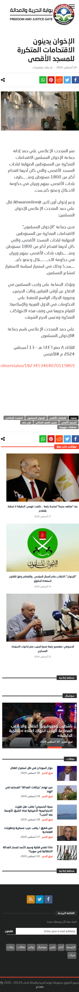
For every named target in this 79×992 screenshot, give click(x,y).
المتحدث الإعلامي (14, 417)
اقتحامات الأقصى (57, 417)
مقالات (21, 947)
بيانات (10, 947)
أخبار (61, 947)
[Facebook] (48, 899)
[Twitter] (40, 899)
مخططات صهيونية (68, 427)
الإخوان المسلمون (36, 417)
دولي (31, 947)
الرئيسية (70, 947)
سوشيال (42, 947)
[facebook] (75, 79)
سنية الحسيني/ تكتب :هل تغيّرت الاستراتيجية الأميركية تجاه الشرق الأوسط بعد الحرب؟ (28, 810)
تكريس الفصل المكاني (46, 422)
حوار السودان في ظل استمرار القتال (31, 768)
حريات (71, 955)
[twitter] (67, 79)
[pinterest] (51, 79)
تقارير (53, 947)
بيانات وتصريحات (40, 67)
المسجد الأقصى (69, 422)
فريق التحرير (66, 741)
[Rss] (31, 899)
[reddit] (59, 79)
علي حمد (26, 422)
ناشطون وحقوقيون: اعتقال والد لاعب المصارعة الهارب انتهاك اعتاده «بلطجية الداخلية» (40, 731)
